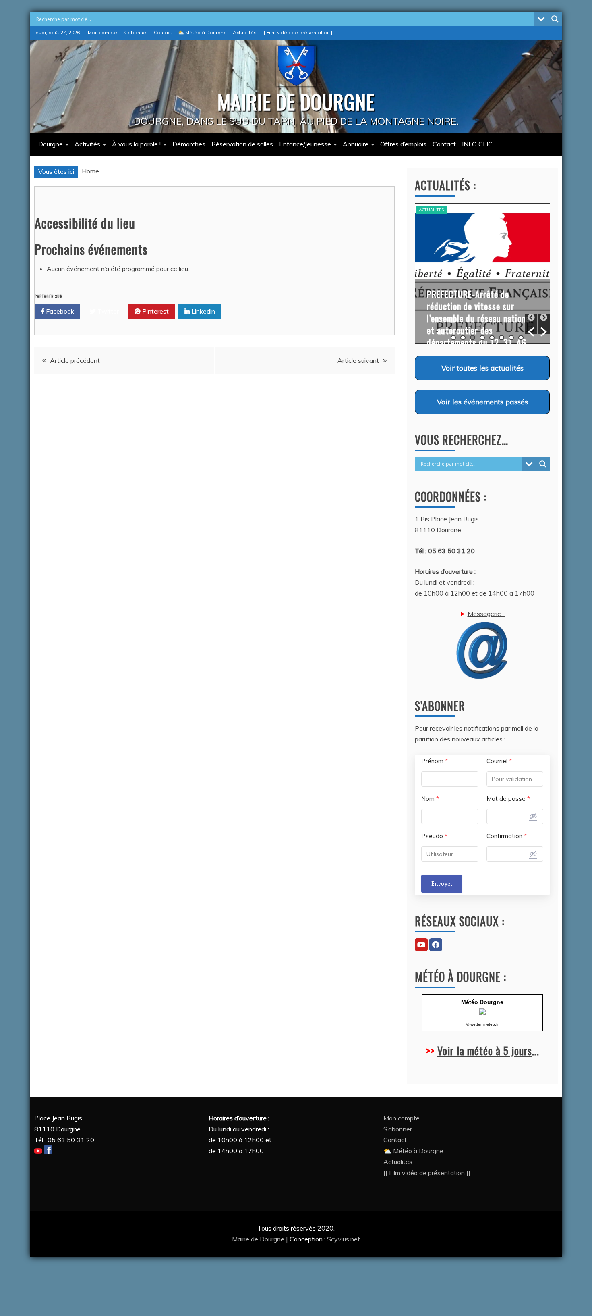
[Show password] (533, 816)
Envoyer (441, 883)
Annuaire (355, 144)
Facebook (59, 311)
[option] (482, 273)
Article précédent (75, 360)
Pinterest (155, 311)
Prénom (434, 761)
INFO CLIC (477, 144)
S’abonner (135, 32)
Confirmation (506, 836)
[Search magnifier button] (555, 19)
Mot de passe (508, 798)
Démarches (188, 144)
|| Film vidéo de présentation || (298, 32)
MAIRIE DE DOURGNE (296, 101)
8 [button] (521, 337)
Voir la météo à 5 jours (484, 1050)
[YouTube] (421, 944)
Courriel (499, 761)
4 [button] (482, 337)
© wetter (474, 1024)
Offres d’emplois (403, 144)
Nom (430, 798)
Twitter (107, 311)
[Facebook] (435, 944)
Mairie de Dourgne (259, 1239)
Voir (482, 367)
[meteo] (482, 1012)
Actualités (245, 32)
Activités (87, 144)
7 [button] (511, 337)
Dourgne (50, 144)
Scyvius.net (343, 1239)
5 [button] (492, 337)
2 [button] (463, 337)
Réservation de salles (242, 144)
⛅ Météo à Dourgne (202, 32)
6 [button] (501, 337)
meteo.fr (491, 1024)
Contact (163, 32)
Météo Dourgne (482, 1002)
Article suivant (358, 360)
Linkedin (202, 311)
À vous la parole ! (136, 144)
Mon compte (102, 32)
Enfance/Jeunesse (305, 144)
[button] (531, 324)
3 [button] (472, 337)
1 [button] (453, 337)
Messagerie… (486, 614)
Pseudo (434, 836)
